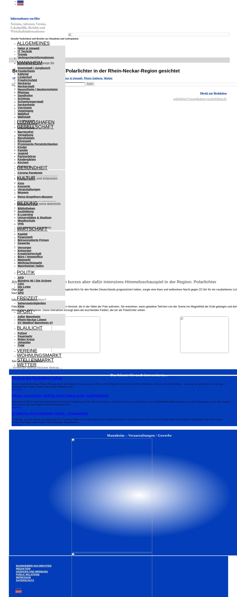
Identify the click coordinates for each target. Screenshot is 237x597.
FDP (21, 289)
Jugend (23, 153)
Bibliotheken (26, 208)
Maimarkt (24, 259)
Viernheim (25, 107)
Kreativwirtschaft (29, 253)
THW (21, 345)
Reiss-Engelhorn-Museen (35, 196)
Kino (21, 183)
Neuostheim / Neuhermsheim (38, 89)
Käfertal (23, 74)
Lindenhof (25, 77)
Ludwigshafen (35, 122)
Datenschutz (25, 580)
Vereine (27, 350)
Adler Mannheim (29, 316)
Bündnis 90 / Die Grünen (34, 280)
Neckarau (24, 83)
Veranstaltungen (29, 189)
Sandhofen (25, 95)
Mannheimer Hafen (31, 265)
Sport (25, 311)
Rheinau (23, 92)
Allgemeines (33, 43)
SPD (21, 293)
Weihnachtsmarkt (30, 262)
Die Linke (24, 286)
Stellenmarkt (35, 360)
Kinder (22, 147)
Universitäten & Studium (34, 217)
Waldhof (23, 113)
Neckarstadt (26, 86)
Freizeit (27, 298)
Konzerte (24, 186)
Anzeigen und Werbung (32, 571)
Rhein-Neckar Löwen (32, 319)
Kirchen (23, 162)
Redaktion (23, 568)
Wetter (27, 364)
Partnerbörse (27, 156)
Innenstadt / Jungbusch (34, 68)
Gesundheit (32, 167)
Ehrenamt (24, 141)
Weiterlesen (17, 389)
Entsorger (24, 250)
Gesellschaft (35, 126)
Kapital (22, 234)
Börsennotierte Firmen (33, 240)
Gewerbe (24, 243)
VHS (21, 223)
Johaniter (24, 342)
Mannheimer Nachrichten (33, 565)
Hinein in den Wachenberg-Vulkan (37, 378)
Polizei (22, 333)
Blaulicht (30, 327)
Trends (22, 54)
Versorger (24, 247)
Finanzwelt (25, 237)
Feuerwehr (25, 336)
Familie (23, 150)
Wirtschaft (32, 228)
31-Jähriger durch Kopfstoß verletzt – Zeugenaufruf (50, 413)
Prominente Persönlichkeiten (38, 144)
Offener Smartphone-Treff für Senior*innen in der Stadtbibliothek (60, 395)
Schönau (24, 98)
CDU (21, 283)
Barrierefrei (25, 132)
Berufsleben (26, 138)
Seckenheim (26, 104)
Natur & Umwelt (28, 48)
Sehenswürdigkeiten (32, 303)
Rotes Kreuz (26, 339)
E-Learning (25, 214)
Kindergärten (27, 159)
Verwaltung (25, 135)
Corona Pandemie (30, 172)
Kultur (26, 178)
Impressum (23, 577)
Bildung (27, 203)
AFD (21, 277)
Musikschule (26, 220)
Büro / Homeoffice (30, 256)
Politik (26, 272)
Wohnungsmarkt (39, 355)
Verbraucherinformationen (36, 57)
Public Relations (28, 574)
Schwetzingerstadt (30, 101)
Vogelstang (25, 110)
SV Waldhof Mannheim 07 (35, 322)
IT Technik (25, 51)
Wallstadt (24, 117)
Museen (23, 192)
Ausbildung (26, 211)
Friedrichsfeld (27, 80)
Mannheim (29, 62)
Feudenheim (26, 71)
